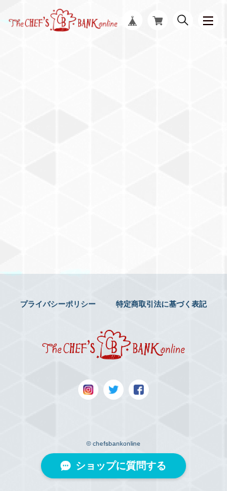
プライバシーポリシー (58, 304)
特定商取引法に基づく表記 (161, 304)
